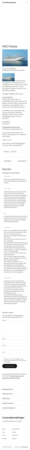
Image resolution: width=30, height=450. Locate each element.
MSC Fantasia (22, 161)
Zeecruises (13, 151)
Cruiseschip (6, 151)
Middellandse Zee (6, 70)
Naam (4, 338)
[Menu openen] (27, 2)
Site (3, 352)
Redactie (13, 68)
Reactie (4, 320)
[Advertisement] (15, 25)
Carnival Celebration (8, 408)
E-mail (4, 345)
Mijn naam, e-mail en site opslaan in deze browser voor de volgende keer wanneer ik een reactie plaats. (15, 360)
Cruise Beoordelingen (9, 2)
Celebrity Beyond (7, 403)
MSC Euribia (6, 398)
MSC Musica (7, 161)
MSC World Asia (7, 394)
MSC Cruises (14, 70)
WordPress (25, 447)
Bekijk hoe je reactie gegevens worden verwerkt (13, 377)
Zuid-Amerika (21, 70)
